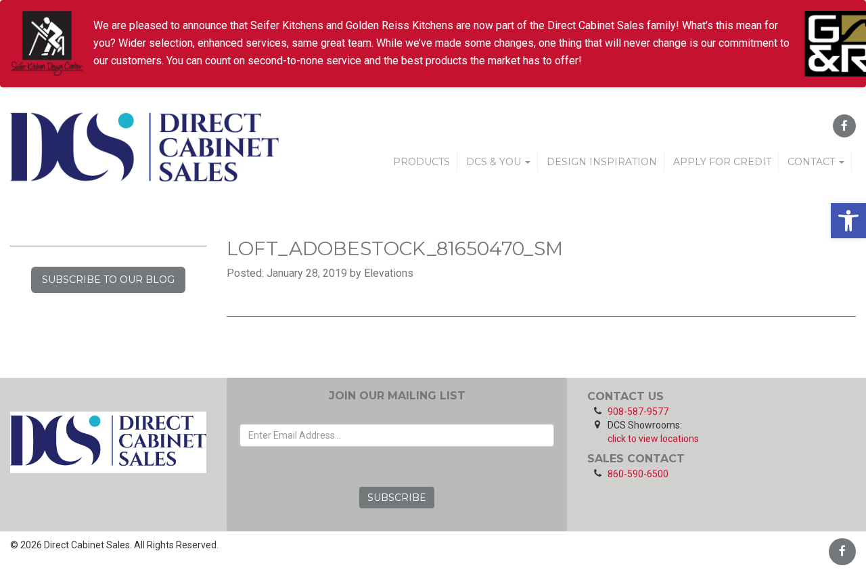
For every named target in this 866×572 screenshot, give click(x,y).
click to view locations (653, 438)
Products (421, 162)
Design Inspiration (602, 162)
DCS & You (495, 162)
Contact (813, 162)
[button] (848, 220)
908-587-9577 (638, 411)
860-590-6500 (638, 473)
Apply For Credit (722, 162)
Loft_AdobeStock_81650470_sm (395, 248)
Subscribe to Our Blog (108, 279)
